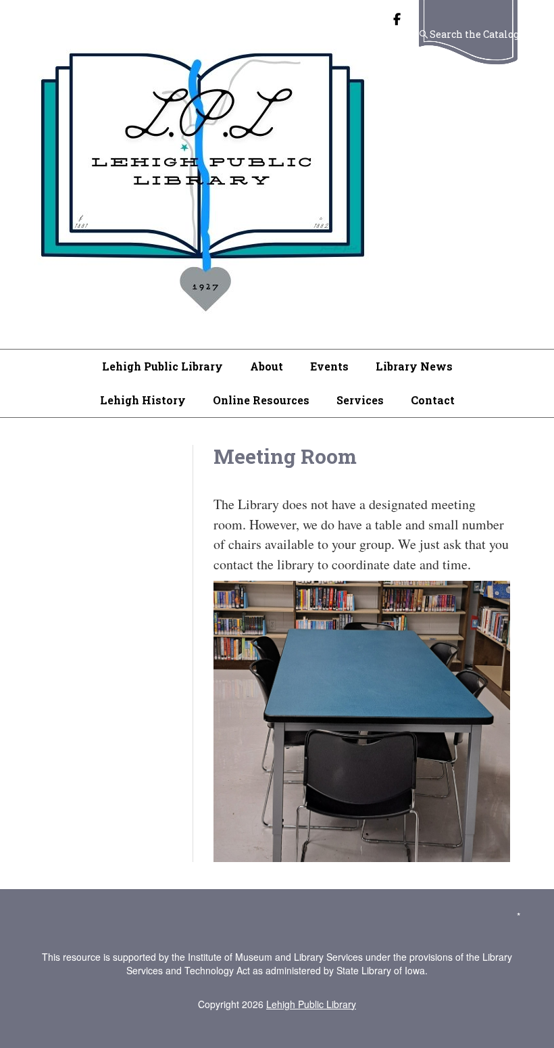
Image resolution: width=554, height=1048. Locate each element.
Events (329, 366)
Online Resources (261, 400)
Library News (414, 366)
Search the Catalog (474, 34)
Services (360, 400)
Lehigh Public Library (162, 366)
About (266, 366)
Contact (433, 400)
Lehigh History (143, 400)
